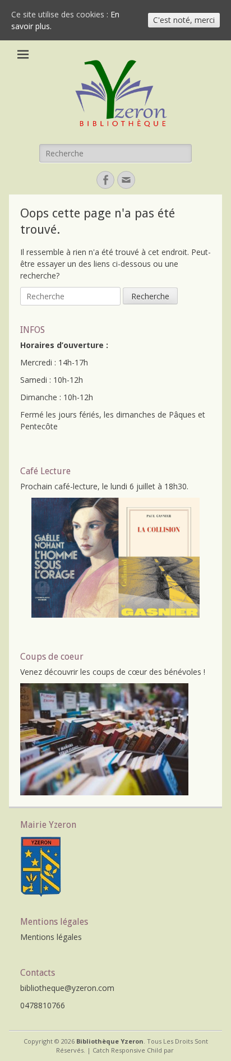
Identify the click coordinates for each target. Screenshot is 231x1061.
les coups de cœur (113, 671)
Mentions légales (51, 937)
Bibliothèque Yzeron (110, 1041)
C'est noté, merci (184, 20)
